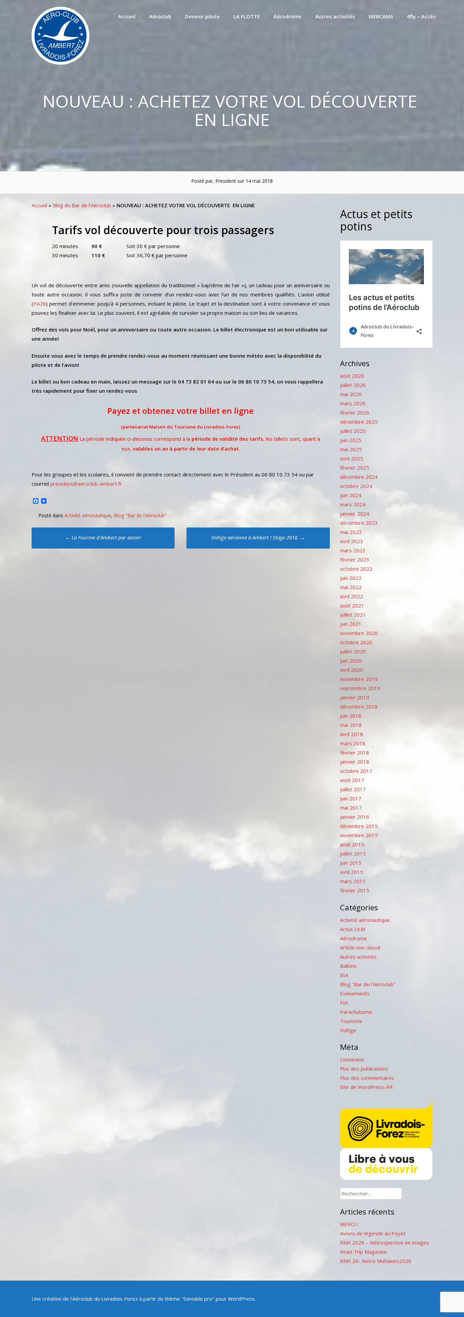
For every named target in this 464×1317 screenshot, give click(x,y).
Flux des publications (364, 1068)
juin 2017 (350, 798)
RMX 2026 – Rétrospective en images (384, 1242)
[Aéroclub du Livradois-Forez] (60, 62)
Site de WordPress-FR (366, 1087)
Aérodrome (287, 16)
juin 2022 (350, 577)
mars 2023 (352, 550)
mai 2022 (351, 587)
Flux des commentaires (367, 1077)
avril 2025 (351, 458)
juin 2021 (350, 623)
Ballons (348, 965)
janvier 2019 (354, 697)
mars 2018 (352, 743)
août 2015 (352, 844)
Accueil (127, 16)
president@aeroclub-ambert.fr (85, 483)
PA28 (39, 303)
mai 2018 (351, 724)
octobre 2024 (356, 486)
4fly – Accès (421, 16)
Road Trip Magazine (363, 1251)
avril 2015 (351, 871)
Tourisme (351, 1021)
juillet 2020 (353, 651)
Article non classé (360, 947)
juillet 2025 (353, 430)
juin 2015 (350, 862)
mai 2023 (351, 532)
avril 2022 (351, 596)
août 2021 (352, 605)
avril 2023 (351, 541)
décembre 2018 (359, 706)
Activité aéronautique (88, 515)
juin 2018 (350, 715)
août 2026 (352, 375)
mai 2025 (351, 449)
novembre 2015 (359, 835)
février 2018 (354, 752)
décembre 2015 (359, 826)
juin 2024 (350, 495)
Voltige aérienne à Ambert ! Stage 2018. (258, 537)
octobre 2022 (356, 568)
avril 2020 (351, 669)
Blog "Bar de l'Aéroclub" (140, 515)
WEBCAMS (381, 16)
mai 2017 (351, 807)
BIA (344, 975)
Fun (344, 1002)
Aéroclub (160, 16)
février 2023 (354, 559)
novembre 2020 (359, 633)
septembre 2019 (360, 688)
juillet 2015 (353, 853)
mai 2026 (351, 394)
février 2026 (354, 412)
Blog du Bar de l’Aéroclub (82, 205)
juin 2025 (350, 440)
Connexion (352, 1059)
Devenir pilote (202, 16)
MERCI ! (349, 1224)
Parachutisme (356, 1011)
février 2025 (354, 467)
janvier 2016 (354, 816)
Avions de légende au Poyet (373, 1233)
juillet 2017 (353, 789)
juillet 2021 (353, 614)
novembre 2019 (359, 679)
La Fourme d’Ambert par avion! (103, 537)
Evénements (355, 993)
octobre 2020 (356, 642)
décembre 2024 (359, 476)
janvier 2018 (354, 761)
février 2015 (354, 890)
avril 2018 (351, 734)
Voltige (348, 1030)
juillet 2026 (353, 384)
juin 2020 (350, 660)
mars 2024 (352, 504)
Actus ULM (352, 929)
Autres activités (335, 16)
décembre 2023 (359, 522)
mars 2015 (352, 881)
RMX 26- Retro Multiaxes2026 (375, 1260)
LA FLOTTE (246, 16)
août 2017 (352, 780)
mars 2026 (352, 403)
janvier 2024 (354, 513)
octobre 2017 (356, 770)
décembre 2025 (359, 421)
